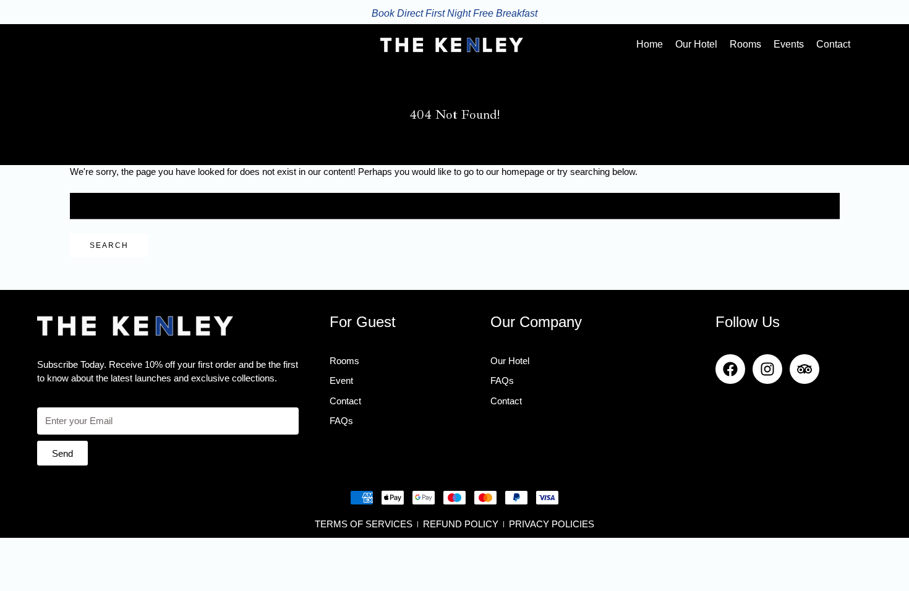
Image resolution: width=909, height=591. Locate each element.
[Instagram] (767, 369)
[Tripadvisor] (804, 369)
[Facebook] (730, 369)
